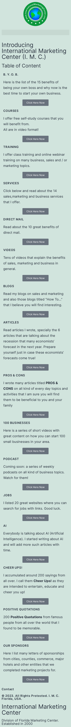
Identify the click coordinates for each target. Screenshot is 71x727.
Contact (8, 689)
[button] (35, 32)
